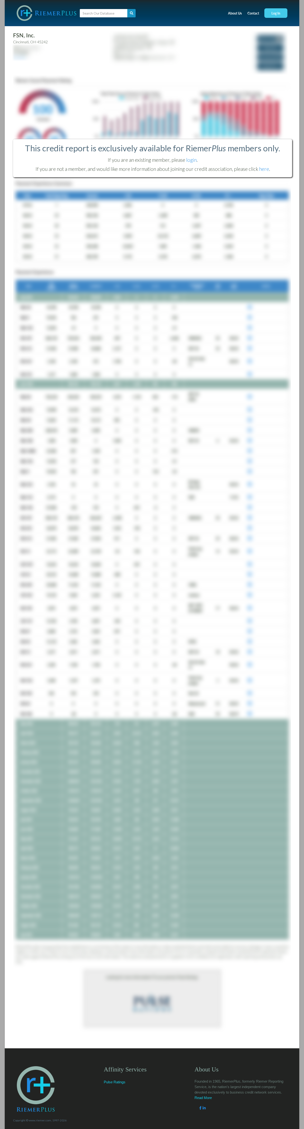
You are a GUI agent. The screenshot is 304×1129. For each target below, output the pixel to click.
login (191, 160)
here (264, 169)
